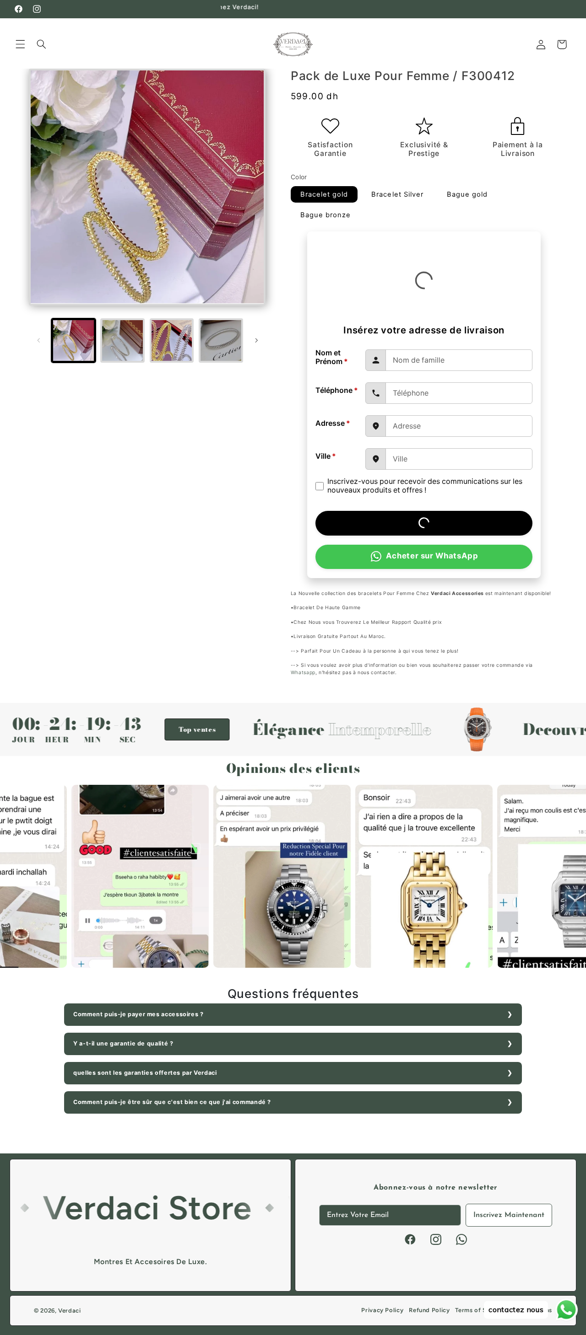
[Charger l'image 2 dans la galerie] (122, 340)
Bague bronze (325, 215)
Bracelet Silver (397, 194)
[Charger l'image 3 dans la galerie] (172, 340)
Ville (325, 456)
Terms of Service (480, 1310)
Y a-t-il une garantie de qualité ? (123, 1043)
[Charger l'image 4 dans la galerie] (221, 340)
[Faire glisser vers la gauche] (39, 340)
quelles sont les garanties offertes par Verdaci (145, 1072)
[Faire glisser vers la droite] (256, 340)
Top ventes (146, 729)
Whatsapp (303, 673)
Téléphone (336, 390)
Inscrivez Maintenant (508, 1215)
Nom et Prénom (331, 357)
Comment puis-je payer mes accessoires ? (138, 1014)
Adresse (332, 423)
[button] (20, 44)
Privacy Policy (382, 1310)
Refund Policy (429, 1310)
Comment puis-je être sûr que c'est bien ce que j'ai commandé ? (172, 1102)
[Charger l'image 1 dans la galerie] (73, 340)
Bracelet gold (324, 194)
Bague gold (467, 194)
